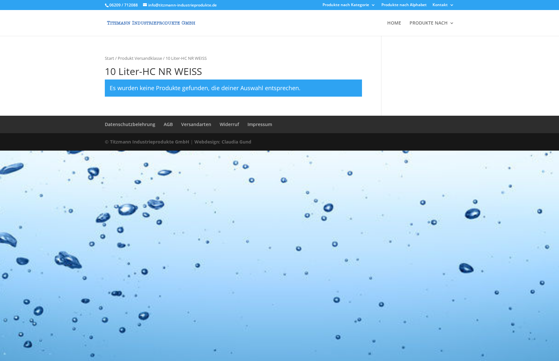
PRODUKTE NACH (429, 23)
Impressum (259, 124)
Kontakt (440, 5)
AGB (168, 124)
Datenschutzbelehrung (130, 124)
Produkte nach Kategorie (346, 5)
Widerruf (229, 124)
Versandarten (196, 124)
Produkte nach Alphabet (404, 5)
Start (109, 58)
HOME (394, 23)
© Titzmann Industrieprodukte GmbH (147, 142)
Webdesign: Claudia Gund (222, 142)
